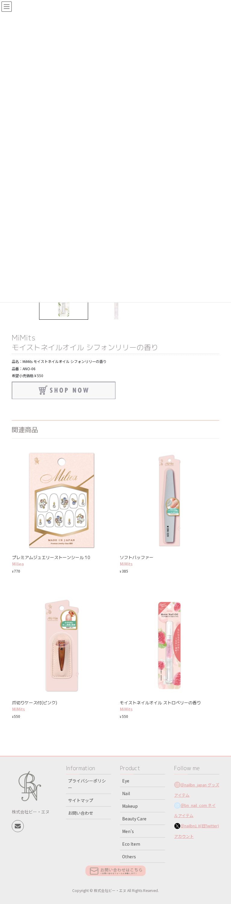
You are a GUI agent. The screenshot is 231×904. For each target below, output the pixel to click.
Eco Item (131, 844)
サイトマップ (80, 800)
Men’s (128, 831)
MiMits (23, 338)
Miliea (18, 564)
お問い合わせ (80, 813)
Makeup (130, 806)
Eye (125, 781)
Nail (126, 793)
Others (129, 856)
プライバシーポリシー (87, 784)
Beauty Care (134, 819)
